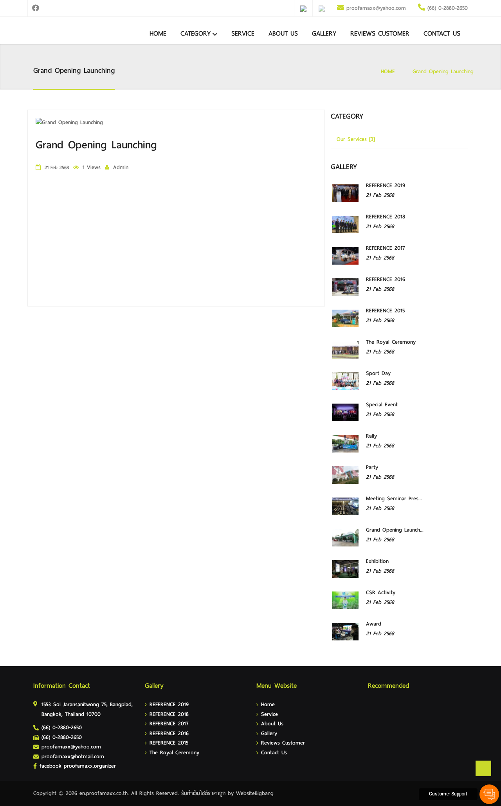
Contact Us (442, 33)
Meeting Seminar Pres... (394, 498)
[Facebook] (35, 8)
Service (242, 33)
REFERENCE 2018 (385, 216)
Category (195, 33)
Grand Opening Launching (443, 71)
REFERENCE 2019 (385, 185)
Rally (371, 435)
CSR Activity (380, 592)
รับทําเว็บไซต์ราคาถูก (203, 793)
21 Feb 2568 (380, 195)
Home (158, 33)
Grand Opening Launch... (395, 529)
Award (373, 623)
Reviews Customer (379, 33)
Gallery (324, 33)
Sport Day (378, 373)
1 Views (92, 167)
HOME (388, 71)
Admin (120, 167)
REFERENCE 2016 (385, 279)
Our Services (356, 139)
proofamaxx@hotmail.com (72, 756)
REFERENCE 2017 (385, 247)
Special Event (382, 404)
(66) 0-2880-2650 (446, 8)
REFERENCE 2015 (385, 310)
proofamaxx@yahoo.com (376, 8)
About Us (283, 33)
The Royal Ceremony (391, 341)
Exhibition (377, 561)
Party (372, 467)
